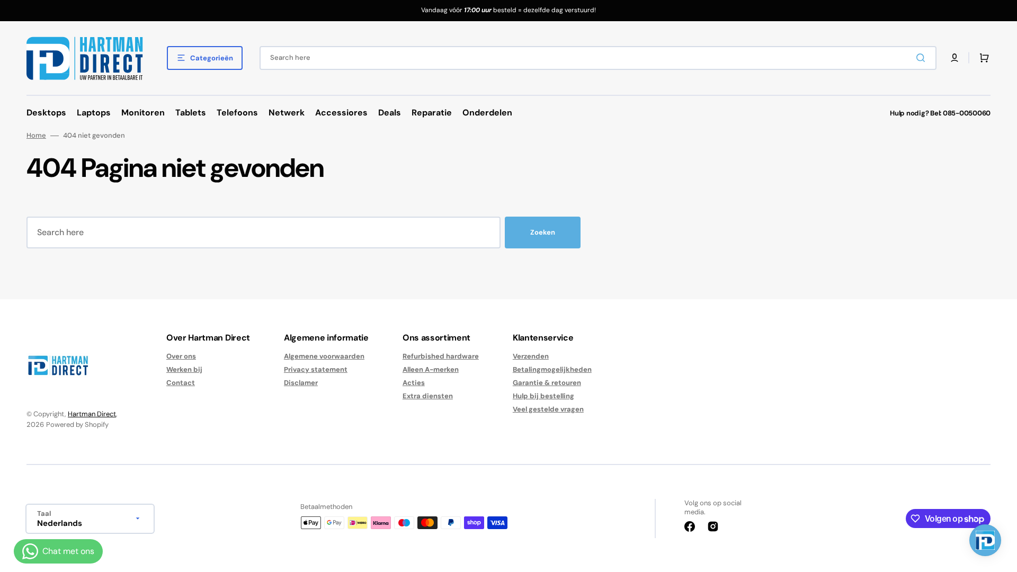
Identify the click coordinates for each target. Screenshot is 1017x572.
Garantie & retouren (547, 382)
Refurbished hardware (441, 356)
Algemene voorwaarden (324, 356)
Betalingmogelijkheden (552, 369)
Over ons (181, 356)
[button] (954, 57)
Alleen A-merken (431, 369)
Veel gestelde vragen (548, 409)
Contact (180, 382)
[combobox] (598, 58)
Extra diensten (428, 395)
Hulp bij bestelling (543, 395)
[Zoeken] (922, 57)
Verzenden (531, 356)
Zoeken (542, 232)
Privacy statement (315, 369)
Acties (414, 382)
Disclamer (301, 382)
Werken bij (184, 369)
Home (36, 135)
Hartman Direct (92, 413)
